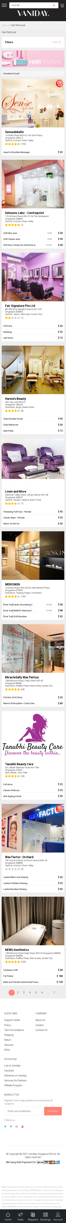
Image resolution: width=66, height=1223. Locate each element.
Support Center (12, 1020)
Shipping (9, 1035)
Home (5, 25)
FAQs (7, 1050)
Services (8, 1045)
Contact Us (41, 1030)
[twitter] (5, 1127)
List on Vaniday (12, 1065)
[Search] (54, 5)
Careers (40, 1025)
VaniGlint (9, 1070)
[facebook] (11, 1127)
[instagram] (17, 1127)
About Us (40, 1020)
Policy (7, 1025)
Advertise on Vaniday (15, 1075)
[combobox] (29, 5)
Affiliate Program (13, 1085)
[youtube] (22, 1127)
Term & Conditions (14, 1030)
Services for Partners (15, 1080)
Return (7, 1040)
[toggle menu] (4, 5)
